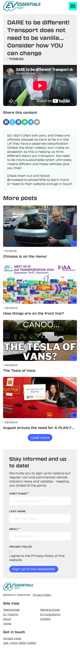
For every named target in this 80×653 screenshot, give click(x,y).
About (7, 619)
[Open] (72, 6)
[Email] (37, 122)
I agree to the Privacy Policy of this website (37, 558)
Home (7, 623)
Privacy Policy (42, 595)
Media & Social (50, 609)
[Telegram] (31, 122)
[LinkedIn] (18, 122)
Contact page (12, 638)
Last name (17, 511)
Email (13, 529)
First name (18, 493)
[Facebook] (6, 122)
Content (45, 619)
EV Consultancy (50, 614)
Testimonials (11, 609)
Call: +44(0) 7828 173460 (19, 643)
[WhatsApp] (25, 122)
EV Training (10, 614)
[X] (12, 122)
